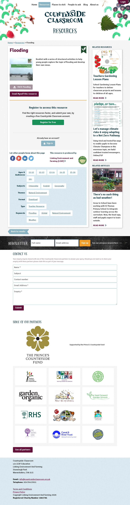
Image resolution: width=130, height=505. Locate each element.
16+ (30, 179)
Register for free (48, 122)
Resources (44, 4)
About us (94, 4)
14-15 (62, 172)
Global (44, 213)
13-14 (52, 172)
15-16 (72, 172)
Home (34, 4)
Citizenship (33, 186)
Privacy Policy (19, 492)
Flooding (32, 213)
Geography (59, 186)
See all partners (22, 449)
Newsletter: (18, 243)
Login (123, 2)
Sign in (50, 143)
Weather (32, 220)
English (46, 186)
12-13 (41, 172)
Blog (85, 4)
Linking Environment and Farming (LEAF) (61, 159)
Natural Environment (38, 193)
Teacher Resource (36, 206)
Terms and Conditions (22, 489)
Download (33, 199)
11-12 (31, 172)
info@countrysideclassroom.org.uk (34, 479)
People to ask (74, 4)
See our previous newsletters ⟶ (106, 243)
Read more (99, 98)
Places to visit (59, 4)
